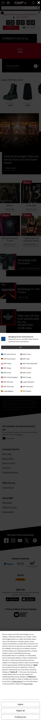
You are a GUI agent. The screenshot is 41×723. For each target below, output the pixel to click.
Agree (20, 704)
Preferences (20, 717)
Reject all (20, 711)
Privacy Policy (28, 684)
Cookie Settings (17, 681)
